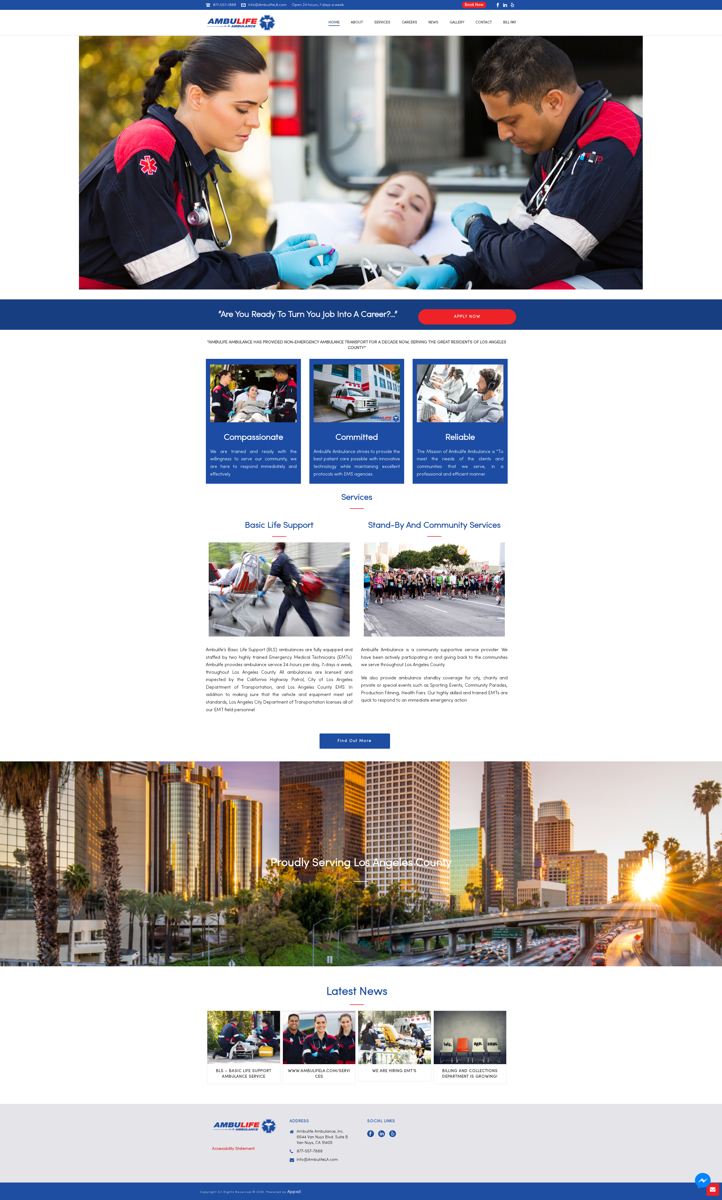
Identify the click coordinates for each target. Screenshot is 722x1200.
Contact (484, 22)
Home (334, 22)
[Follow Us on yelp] (392, 1134)
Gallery (457, 22)
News (433, 22)
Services (382, 22)
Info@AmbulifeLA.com (267, 5)
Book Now (474, 5)
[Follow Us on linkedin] (381, 1134)
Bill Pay (509, 22)
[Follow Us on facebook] (370, 1134)
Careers (409, 22)
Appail (294, 1192)
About (357, 22)
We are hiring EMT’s (394, 1071)
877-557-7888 (224, 5)
